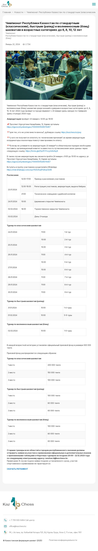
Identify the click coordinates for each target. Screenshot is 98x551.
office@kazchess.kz (17, 526)
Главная (7, 12)
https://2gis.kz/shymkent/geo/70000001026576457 (29, 127)
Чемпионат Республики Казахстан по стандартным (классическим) (62, 12)
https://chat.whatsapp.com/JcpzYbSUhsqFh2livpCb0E (29, 170)
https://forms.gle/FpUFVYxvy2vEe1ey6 (42, 151)
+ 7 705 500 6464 (17, 520)
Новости (18, 12)
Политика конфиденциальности (63, 540)
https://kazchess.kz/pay (71, 132)
